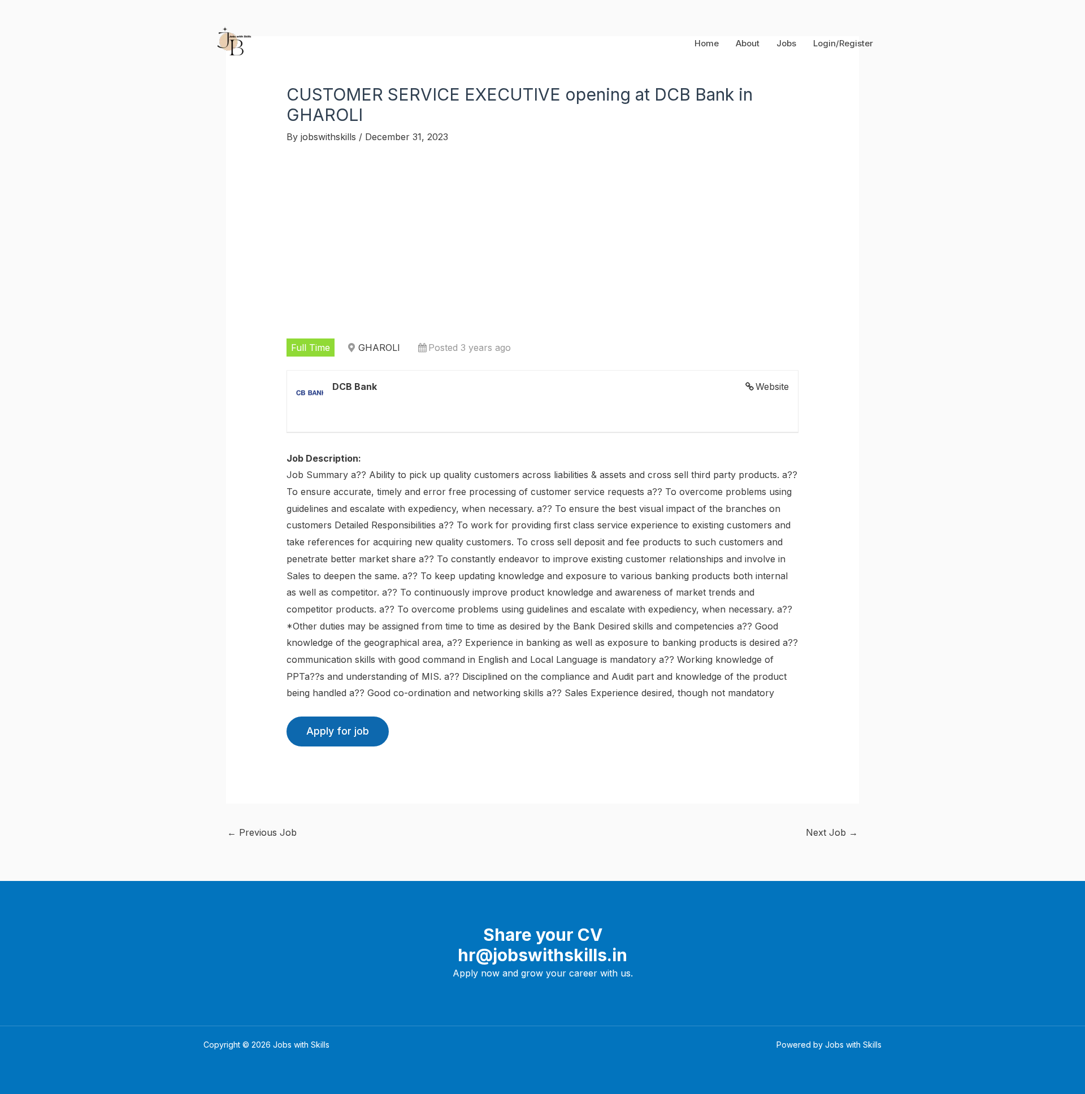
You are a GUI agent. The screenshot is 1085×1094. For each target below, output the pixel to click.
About (748, 43)
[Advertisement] (543, 241)
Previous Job (262, 832)
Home (707, 43)
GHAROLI (379, 347)
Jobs (786, 43)
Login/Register (843, 43)
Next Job (832, 832)
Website (772, 386)
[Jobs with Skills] (232, 42)
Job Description (322, 458)
